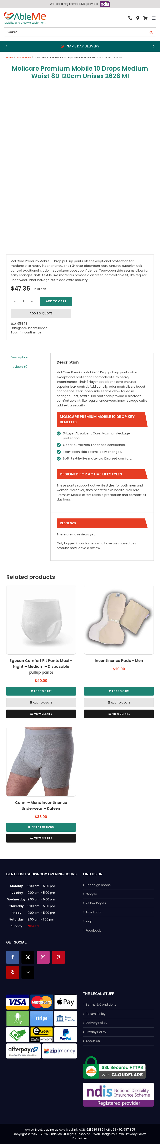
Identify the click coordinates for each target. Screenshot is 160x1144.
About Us (93, 1041)
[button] (6, 46)
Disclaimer (80, 1138)
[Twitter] (27, 957)
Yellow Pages (96, 903)
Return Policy (95, 1013)
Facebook (93, 930)
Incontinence (38, 328)
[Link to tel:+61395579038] (130, 18)
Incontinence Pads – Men (119, 660)
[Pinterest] (58, 957)
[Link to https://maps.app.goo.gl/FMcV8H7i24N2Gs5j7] (137, 18)
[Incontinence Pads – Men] (119, 620)
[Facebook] (12, 957)
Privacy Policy (96, 1032)
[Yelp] (12, 972)
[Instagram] (43, 957)
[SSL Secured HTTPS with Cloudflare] (114, 1058)
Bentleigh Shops (98, 885)
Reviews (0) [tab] (20, 366)
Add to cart (56, 301)
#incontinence (30, 332)
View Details (43, 714)
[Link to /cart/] (145, 18)
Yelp (89, 921)
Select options (43, 827)
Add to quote (41, 313)
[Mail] (27, 972)
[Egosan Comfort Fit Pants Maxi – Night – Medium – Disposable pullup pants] (41, 620)
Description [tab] (19, 357)
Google (91, 894)
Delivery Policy (96, 1022)
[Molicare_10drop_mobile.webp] (80, 166)
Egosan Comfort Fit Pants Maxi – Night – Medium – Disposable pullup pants (41, 666)
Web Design (102, 1134)
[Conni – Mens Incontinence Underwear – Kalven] (41, 762)
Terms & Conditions (101, 1004)
